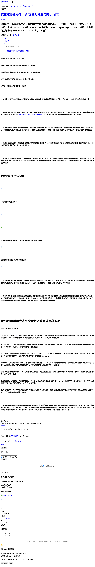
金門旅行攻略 (16, 441)
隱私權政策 (58, 541)
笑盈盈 (3, 425)
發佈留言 (3, 459)
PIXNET (34, 541)
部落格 (6, 41)
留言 (16, 436)
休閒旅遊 (16, 35)
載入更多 (3, 448)
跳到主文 (4, 19)
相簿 (5, 39)
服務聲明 (65, 541)
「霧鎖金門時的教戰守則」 (17, 51)
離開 (10, 563)
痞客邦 (12, 436)
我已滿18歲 (4, 563)
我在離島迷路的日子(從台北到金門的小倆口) (30, 14)
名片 (5, 43)
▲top (2, 444)
